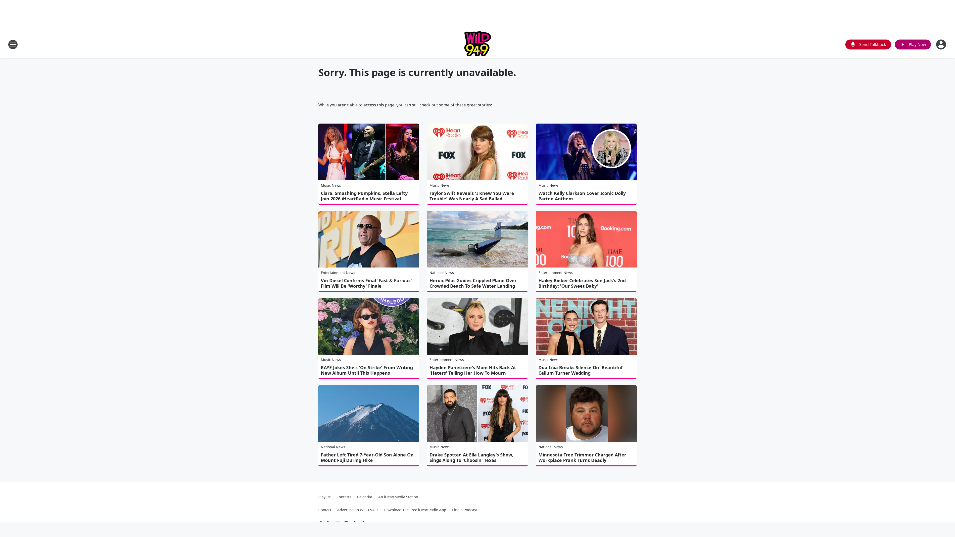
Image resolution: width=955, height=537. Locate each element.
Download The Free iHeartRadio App (415, 509)
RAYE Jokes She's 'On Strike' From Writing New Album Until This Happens (367, 370)
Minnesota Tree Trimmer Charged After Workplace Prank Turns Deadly (582, 457)
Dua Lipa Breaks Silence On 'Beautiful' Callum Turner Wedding (580, 370)
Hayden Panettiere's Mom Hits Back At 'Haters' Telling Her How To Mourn (473, 370)
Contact (324, 509)
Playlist (324, 496)
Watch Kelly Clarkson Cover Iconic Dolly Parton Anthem (582, 195)
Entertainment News (338, 272)
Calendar (364, 496)
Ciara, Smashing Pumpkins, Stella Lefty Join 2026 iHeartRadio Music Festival (364, 195)
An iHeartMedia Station (398, 496)
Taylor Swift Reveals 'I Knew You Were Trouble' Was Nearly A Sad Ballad (472, 195)
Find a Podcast (464, 509)
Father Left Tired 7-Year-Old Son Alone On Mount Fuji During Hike (367, 457)
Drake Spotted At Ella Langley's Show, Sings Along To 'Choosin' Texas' (471, 457)
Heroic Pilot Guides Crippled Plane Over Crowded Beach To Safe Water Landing (473, 283)
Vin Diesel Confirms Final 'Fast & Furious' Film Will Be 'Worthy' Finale (366, 283)
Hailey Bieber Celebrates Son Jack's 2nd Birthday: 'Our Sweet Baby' (582, 283)
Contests (343, 496)
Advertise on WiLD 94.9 (357, 509)
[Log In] (941, 44)
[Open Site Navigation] (13, 44)
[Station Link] (477, 44)
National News (442, 272)
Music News (331, 185)
